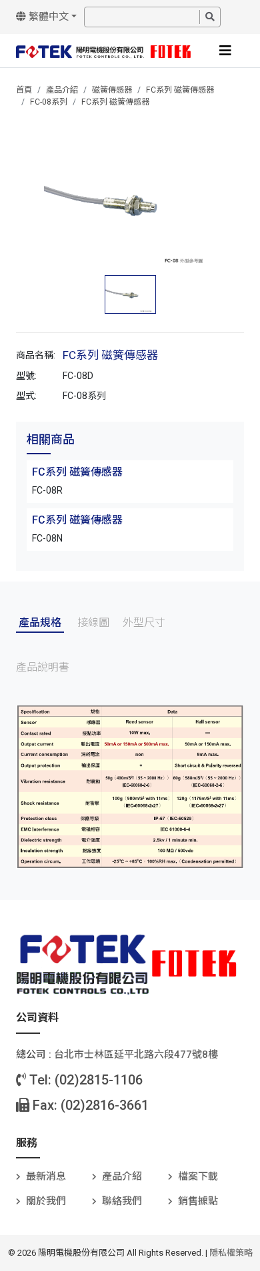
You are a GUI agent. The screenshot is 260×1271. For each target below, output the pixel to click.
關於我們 (46, 1201)
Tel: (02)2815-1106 (84, 1080)
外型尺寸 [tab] (144, 622)
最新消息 (46, 1176)
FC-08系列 (48, 102)
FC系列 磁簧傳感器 (180, 90)
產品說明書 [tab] (42, 667)
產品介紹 (62, 90)
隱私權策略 (231, 1253)
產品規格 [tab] (40, 622)
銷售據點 (198, 1201)
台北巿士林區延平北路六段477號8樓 (136, 1054)
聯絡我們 (122, 1201)
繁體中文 (47, 17)
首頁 (24, 90)
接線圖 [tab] (93, 622)
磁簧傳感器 (112, 90)
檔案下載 (198, 1176)
